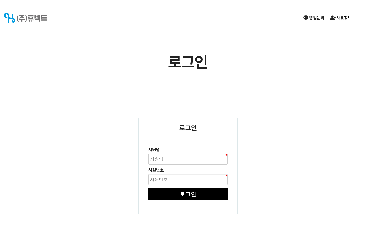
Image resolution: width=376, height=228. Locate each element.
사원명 (154, 149)
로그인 (188, 194)
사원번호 (156, 170)
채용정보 (344, 18)
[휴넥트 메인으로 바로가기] (25, 18)
